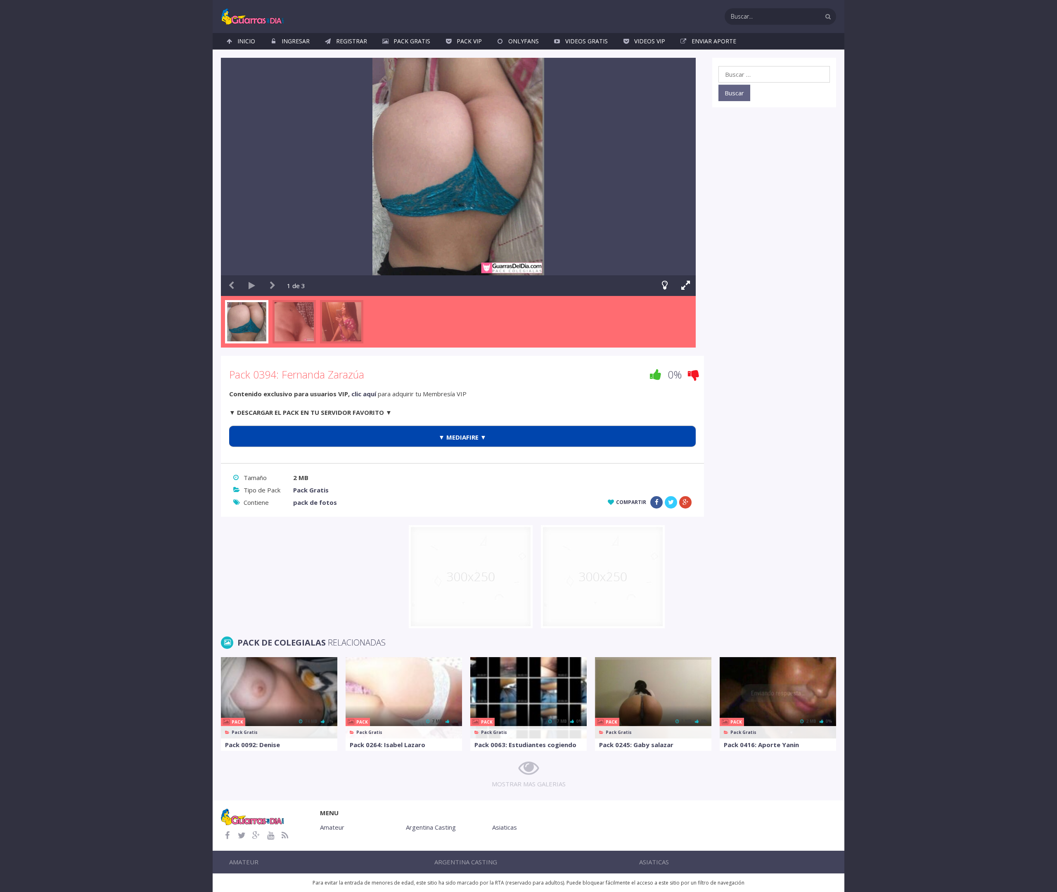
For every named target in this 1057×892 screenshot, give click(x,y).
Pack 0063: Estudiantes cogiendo (525, 745)
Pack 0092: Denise (252, 745)
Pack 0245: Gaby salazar (636, 745)
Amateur (332, 827)
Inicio (246, 41)
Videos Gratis (586, 41)
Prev (231, 285)
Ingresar (296, 41)
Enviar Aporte (714, 41)
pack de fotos (315, 502)
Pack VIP (469, 41)
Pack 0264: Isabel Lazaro (387, 745)
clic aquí (363, 394)
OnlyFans (523, 41)
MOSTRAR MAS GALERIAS (529, 784)
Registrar (351, 41)
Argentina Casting (431, 827)
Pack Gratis (411, 41)
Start (252, 285)
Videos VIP (649, 41)
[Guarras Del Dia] (253, 16)
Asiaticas (504, 827)
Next (272, 285)
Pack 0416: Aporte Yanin (761, 745)
